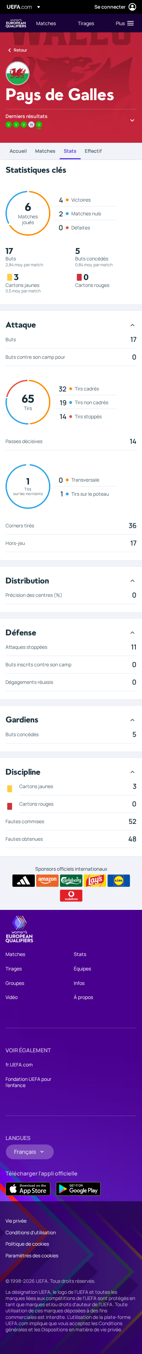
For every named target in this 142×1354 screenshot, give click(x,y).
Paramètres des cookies (32, 1255)
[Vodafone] (71, 896)
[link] (46, 23)
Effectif (93, 150)
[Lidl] (119, 880)
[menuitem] (51, 23)
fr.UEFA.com (19, 1064)
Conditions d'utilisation (31, 1232)
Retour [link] (20, 50)
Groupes (15, 983)
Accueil (18, 150)
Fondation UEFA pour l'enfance (28, 1082)
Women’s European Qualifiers (16, 23)
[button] (123, 23)
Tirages (14, 968)
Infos (79, 983)
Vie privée (16, 1220)
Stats (70, 150)
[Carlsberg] (71, 880)
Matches (45, 150)
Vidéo (12, 997)
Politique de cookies (27, 1243)
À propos (83, 997)
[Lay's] (95, 880)
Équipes (82, 968)
